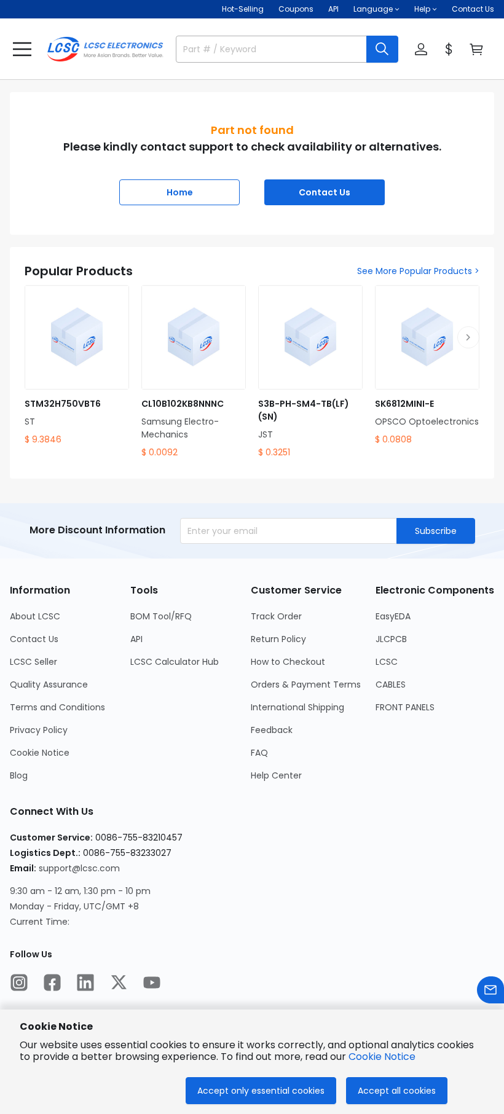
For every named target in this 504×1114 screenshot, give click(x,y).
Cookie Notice (39, 753)
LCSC (387, 662)
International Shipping (297, 707)
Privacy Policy (39, 730)
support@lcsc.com (79, 868)
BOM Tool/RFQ (161, 616)
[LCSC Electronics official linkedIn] (85, 982)
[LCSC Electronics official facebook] (52, 982)
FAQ (259, 753)
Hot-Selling (243, 9)
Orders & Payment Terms (306, 684)
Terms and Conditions (57, 707)
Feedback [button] (272, 730)
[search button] (382, 49)
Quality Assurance (49, 684)
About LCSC (35, 616)
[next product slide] (468, 337)
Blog (19, 775)
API (333, 9)
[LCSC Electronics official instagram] (19, 982)
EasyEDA (393, 616)
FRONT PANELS (405, 707)
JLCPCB (391, 639)
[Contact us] (490, 989)
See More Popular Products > (418, 271)
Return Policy (278, 639)
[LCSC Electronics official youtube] (152, 982)
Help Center (276, 775)
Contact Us (473, 9)
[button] (22, 49)
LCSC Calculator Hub (174, 662)
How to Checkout (288, 662)
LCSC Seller (33, 662)
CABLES (391, 684)
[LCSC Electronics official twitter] (118, 982)
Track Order (276, 616)
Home (180, 192)
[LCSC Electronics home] (105, 49)
